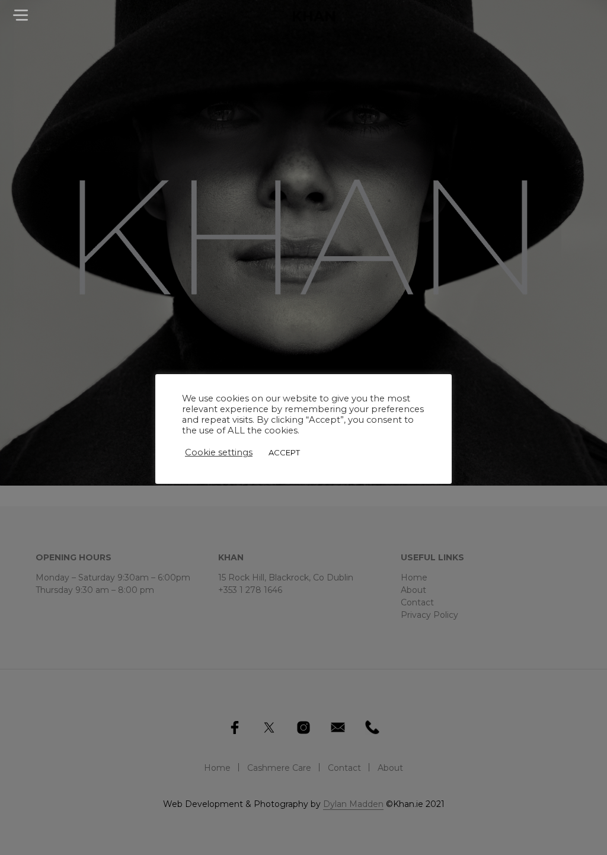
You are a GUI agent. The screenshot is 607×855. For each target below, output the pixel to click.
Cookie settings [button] (219, 452)
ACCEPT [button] (284, 452)
